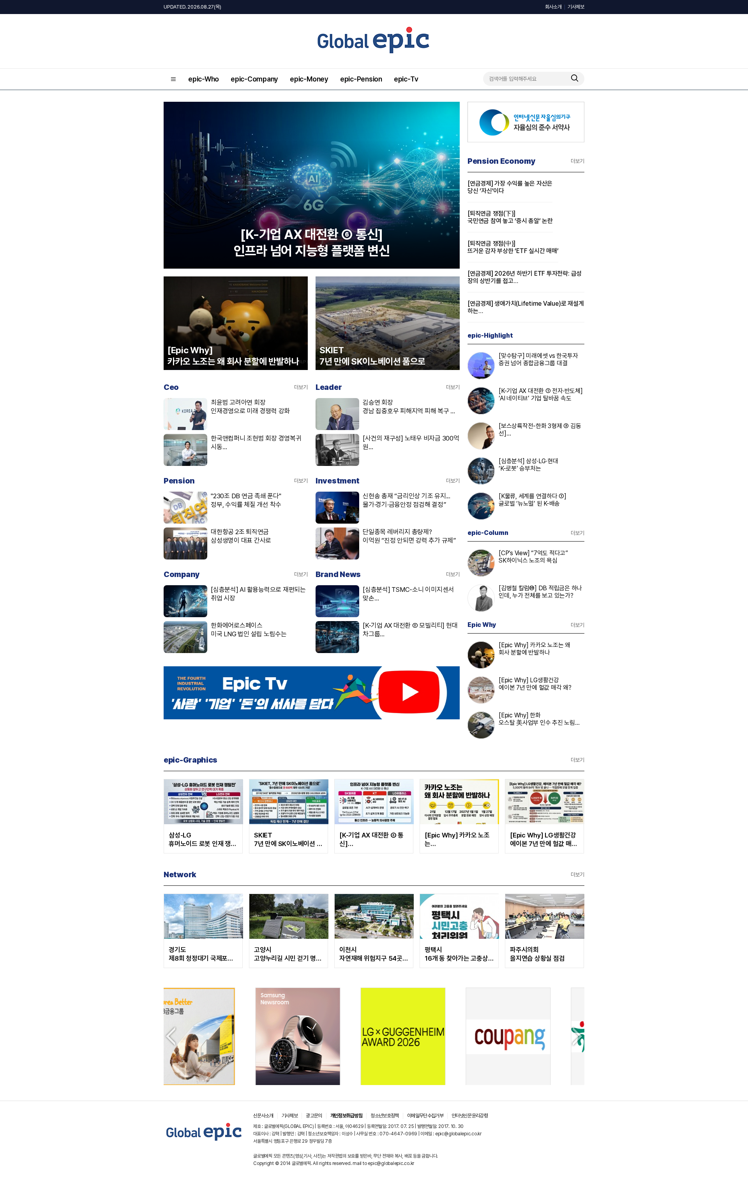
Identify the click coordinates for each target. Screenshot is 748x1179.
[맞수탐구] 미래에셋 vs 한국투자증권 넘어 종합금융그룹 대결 (538, 359)
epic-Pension (361, 79)
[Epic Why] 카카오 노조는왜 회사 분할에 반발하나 (457, 839)
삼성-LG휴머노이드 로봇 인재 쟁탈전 (202, 839)
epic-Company (254, 79)
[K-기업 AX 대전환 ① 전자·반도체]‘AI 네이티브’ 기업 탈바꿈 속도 (541, 394)
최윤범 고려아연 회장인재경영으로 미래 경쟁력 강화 (250, 406)
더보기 (301, 387)
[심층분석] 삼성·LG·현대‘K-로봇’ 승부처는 (528, 464)
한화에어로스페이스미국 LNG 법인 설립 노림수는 (249, 629)
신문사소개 (263, 1116)
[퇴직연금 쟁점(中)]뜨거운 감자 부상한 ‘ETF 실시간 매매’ (513, 247)
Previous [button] (170, 1036)
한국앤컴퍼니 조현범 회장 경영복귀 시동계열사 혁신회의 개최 (256, 442)
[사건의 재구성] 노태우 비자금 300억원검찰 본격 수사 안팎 (411, 442)
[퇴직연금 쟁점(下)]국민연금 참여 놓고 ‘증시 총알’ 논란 (510, 217)
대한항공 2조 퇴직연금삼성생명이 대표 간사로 (241, 536)
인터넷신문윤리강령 (470, 1116)
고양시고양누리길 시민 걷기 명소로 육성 (288, 954)
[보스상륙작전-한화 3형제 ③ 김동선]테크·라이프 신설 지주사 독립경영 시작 (540, 429)
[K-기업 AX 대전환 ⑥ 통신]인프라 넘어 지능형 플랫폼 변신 (373, 839)
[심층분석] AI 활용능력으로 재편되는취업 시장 (258, 594)
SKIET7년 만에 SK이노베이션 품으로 (288, 839)
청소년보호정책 (384, 1116)
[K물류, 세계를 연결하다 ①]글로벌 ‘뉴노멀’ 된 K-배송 (532, 499)
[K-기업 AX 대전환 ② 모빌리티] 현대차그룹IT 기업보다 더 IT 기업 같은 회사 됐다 (411, 629)
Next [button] (577, 1036)
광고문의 (314, 1116)
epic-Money (309, 79)
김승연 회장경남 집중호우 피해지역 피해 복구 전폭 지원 (409, 406)
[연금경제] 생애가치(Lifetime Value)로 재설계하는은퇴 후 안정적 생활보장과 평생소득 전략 (526, 307)
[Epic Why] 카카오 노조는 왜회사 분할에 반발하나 (534, 648)
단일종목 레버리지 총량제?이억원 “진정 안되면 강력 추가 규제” (409, 536)
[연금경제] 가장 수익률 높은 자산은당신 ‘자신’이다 (510, 187)
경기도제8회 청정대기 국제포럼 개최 (201, 954)
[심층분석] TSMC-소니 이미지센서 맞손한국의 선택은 (408, 594)
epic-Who (203, 79)
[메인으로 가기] (204, 1141)
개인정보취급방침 (346, 1116)
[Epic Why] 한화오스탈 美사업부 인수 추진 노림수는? (539, 719)
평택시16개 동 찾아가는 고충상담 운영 (456, 954)
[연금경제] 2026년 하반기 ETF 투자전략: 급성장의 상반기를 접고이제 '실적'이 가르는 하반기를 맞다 (525, 277)
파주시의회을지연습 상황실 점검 (537, 954)
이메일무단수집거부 (425, 1116)
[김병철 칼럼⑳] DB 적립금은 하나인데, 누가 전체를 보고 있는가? (540, 591)
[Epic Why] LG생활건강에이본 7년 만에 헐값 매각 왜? (535, 683)
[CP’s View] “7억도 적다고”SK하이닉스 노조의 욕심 (533, 556)
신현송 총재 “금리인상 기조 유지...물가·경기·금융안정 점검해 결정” (406, 500)
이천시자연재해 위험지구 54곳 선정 (370, 954)
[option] (238, 1036)
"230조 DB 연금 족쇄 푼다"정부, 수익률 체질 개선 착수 (246, 500)
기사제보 (576, 7)
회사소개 (553, 7)
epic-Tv (406, 79)
